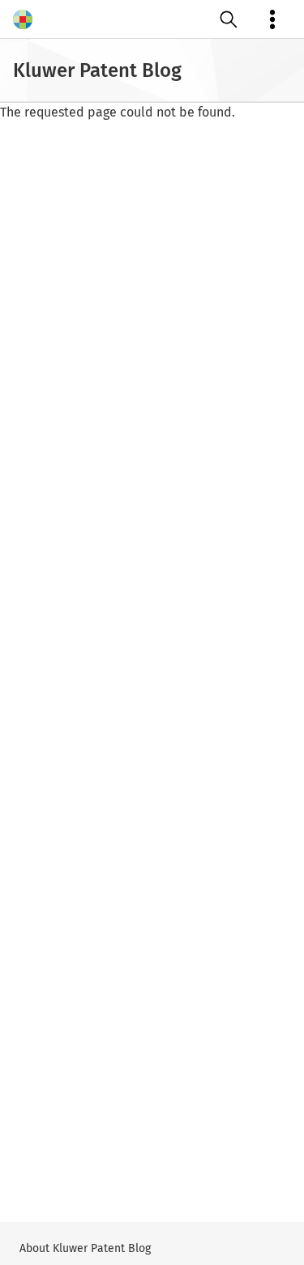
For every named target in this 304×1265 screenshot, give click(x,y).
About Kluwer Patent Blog (85, 1248)
